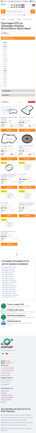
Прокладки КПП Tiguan (8, 289)
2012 (5, 53)
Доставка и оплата (14, 1)
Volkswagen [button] (6, 91)
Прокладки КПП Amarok (9, 267)
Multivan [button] (5, 95)
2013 (5, 55)
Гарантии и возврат (7, 397)
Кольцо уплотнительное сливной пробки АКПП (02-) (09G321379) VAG (26, 203)
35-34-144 (15, 7)
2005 (5, 77)
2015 (5, 60)
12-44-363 (15, 5)
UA (3, 1)
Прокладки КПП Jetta (8, 278)
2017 (5, 64)
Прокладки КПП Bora (8, 269)
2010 (5, 49)
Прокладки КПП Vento (8, 297)
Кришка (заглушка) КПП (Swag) (26, 146)
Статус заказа (5, 390)
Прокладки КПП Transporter (10, 295)
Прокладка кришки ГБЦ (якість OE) (8, 232)
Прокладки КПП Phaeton (9, 282)
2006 (5, 79)
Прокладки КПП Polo (8, 284)
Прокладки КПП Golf (8, 276)
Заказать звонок (6, 373)
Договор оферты (6, 399)
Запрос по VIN (5, 375)
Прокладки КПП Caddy (8, 271)
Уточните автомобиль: (5, 33)
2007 (5, 81)
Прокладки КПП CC (7, 273)
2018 (5, 66)
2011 (5, 51)
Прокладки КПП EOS (8, 274)
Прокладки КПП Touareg (9, 291)
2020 (5, 44)
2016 (5, 62)
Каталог (3, 402)
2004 (5, 75)
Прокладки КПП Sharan (9, 287)
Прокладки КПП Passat (9, 280)
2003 (5, 73)
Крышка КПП (22, 174)
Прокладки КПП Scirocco (9, 286)
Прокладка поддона (7, 146)
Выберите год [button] (7, 38)
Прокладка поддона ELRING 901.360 (9, 118)
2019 (5, 69)
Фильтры (32, 102)
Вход (33, 1)
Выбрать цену (27, 187)
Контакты (25, 1)
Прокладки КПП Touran (9, 293)
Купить (9, 130)
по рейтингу (4, 102)
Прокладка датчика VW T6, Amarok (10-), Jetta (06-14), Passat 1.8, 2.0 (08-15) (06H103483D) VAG (9, 175)
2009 (5, 86)
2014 (5, 57)
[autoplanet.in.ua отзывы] (7, 362)
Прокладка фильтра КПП (26, 117)
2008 (5, 84)
